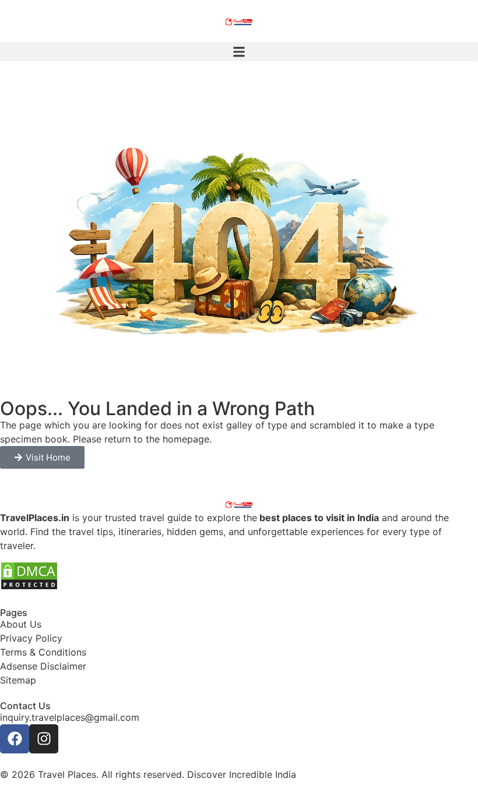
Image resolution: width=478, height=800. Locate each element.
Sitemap (18, 680)
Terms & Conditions (43, 652)
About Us (20, 624)
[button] (239, 51)
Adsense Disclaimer (43, 666)
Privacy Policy (31, 638)
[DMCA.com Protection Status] (29, 587)
